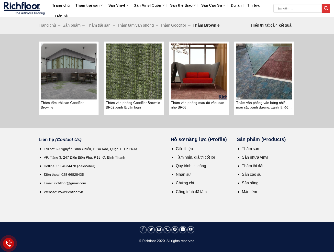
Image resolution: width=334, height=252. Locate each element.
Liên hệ (61, 16)
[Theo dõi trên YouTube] (191, 229)
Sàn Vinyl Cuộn (147, 5)
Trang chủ (61, 5)
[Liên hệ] (8, 243)
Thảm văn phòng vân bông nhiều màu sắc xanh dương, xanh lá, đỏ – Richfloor (263, 105)
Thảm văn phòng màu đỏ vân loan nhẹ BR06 (197, 105)
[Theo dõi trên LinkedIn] (183, 229)
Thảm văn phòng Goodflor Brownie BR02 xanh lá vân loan (133, 105)
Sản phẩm (71, 25)
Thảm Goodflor (173, 25)
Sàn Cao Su (211, 5)
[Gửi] (326, 8)
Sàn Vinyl (116, 5)
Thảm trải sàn (87, 5)
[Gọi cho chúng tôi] (167, 229)
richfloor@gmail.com (70, 183)
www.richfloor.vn (71, 192)
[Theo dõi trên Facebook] (143, 229)
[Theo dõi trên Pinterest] (175, 229)
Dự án (236, 5)
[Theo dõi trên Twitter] (151, 229)
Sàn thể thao (181, 5)
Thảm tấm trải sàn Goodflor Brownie (62, 105)
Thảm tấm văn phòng (135, 25)
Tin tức (253, 5)
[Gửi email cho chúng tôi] (159, 229)
